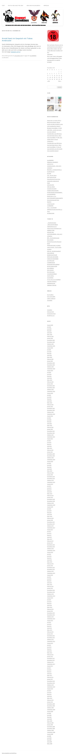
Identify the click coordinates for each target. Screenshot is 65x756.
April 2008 (49, 741)
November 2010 (51, 683)
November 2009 (51, 705)
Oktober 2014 (50, 594)
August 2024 (50, 370)
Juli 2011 (49, 668)
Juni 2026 (49, 329)
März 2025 (49, 357)
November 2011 (51, 660)
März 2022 (49, 425)
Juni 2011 (49, 669)
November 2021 (51, 433)
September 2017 (51, 527)
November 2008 (51, 728)
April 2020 (49, 469)
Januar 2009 (50, 724)
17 (47, 77)
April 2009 (49, 719)
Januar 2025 (50, 361)
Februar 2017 (50, 541)
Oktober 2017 (50, 526)
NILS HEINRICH (50, 268)
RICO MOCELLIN (50, 272)
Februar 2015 (50, 586)
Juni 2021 (49, 442)
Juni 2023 (49, 397)
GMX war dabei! (51, 187)
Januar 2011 (50, 679)
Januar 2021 (50, 452)
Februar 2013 (50, 632)
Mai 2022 (49, 421)
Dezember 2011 (51, 658)
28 (56, 79)
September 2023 (51, 391)
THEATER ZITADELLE (51, 281)
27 (54, 79)
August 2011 (50, 666)
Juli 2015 (49, 577)
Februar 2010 (50, 700)
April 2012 (49, 651)
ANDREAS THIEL (50, 230)
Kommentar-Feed (51, 313)
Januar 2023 (50, 406)
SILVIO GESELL (50, 276)
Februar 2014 (50, 609)
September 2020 (51, 459)
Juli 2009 (49, 713)
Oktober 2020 (50, 457)
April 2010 (49, 696)
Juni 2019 (49, 488)
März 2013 (49, 630)
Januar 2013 (50, 633)
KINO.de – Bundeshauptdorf (54, 251)
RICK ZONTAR (50, 270)
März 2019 (49, 493)
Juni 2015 (49, 579)
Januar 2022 (50, 429)
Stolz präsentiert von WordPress (9, 753)
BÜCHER (49, 173)
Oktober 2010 (50, 685)
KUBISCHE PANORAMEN (52, 258)
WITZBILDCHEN (50, 213)
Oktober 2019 (50, 480)
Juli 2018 (49, 508)
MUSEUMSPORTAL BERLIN (53, 264)
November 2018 (51, 501)
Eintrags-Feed (50, 312)
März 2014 (49, 607)
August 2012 (50, 643)
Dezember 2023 (51, 385)
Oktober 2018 (50, 503)
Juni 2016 (49, 556)
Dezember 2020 (51, 454)
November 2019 (51, 478)
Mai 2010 (49, 694)
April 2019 (49, 491)
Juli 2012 (49, 645)
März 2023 (49, 402)
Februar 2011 (50, 677)
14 (56, 75)
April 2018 (49, 514)
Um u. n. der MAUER (52, 207)
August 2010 (50, 688)
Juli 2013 (49, 622)
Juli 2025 (49, 349)
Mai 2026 (49, 330)
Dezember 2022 (51, 408)
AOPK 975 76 (50, 164)
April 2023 (49, 401)
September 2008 (51, 732)
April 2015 (49, 582)
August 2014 (50, 597)
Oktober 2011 (50, 662)
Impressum (46, 5)
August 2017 (50, 529)
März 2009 (49, 721)
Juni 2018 (49, 510)
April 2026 (49, 332)
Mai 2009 (49, 717)
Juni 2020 (49, 465)
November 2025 (51, 342)
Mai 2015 (49, 580)
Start (3, 5)
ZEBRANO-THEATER (51, 285)
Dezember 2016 (51, 544)
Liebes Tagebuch (51, 298)
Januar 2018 (50, 520)
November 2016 (51, 546)
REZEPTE (49, 202)
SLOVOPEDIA (50, 277)
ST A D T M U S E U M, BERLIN (53, 279)
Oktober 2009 (50, 707)
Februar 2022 (50, 427)
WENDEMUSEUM (51, 283)
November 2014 (51, 592)
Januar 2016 (50, 565)
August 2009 (50, 711)
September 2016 (51, 550)
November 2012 (51, 637)
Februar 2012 (50, 654)
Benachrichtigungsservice (33, 5)
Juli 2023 (49, 395)
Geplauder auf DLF (16, 52)
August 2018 (50, 507)
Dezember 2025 (51, 340)
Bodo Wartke (50, 240)
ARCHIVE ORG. (50, 232)
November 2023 (51, 387)
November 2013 (51, 615)
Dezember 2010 (51, 681)
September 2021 (51, 437)
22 (59, 77)
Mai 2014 (49, 603)
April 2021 (49, 446)
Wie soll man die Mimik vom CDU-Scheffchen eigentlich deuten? (54, 149)
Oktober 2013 (50, 616)
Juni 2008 (49, 738)
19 (52, 77)
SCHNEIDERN (50, 205)
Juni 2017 (49, 533)
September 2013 (51, 618)
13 (54, 75)
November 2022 (51, 410)
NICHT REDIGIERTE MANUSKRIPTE (55, 198)
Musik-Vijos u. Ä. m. (51, 196)
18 (50, 77)
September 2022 (51, 414)
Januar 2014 (50, 611)
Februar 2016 (50, 563)
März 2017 (49, 539)
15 (59, 75)
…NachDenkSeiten (51, 222)
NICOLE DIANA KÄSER (52, 266)
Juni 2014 (49, 601)
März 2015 (49, 584)
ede (26, 55)
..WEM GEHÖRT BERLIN (52, 224)
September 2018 (51, 505)
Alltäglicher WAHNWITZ (52, 162)
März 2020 (49, 471)
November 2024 (51, 365)
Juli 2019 (49, 486)
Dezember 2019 (51, 476)
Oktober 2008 (50, 730)
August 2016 (50, 552)
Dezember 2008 (51, 726)
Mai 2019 (49, 490)
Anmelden (49, 310)
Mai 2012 (49, 649)
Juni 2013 (49, 624)
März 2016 (49, 562)
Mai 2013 (49, 626)
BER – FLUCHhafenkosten (53, 238)
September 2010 (51, 687)
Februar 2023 (50, 404)
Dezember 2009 (51, 704)
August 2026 (50, 325)
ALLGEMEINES (33, 55)
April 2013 (49, 628)
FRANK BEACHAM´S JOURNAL (54, 245)
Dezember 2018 (51, 499)
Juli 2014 (49, 599)
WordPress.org (50, 315)
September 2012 (51, 641)
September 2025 (51, 346)
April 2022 (49, 423)
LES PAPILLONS (50, 260)
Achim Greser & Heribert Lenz (54, 228)
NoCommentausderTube (53, 200)
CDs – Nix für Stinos (52, 175)
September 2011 (51, 664)
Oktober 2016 (50, 548)
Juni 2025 (49, 351)
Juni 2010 (49, 692)
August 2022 (50, 416)
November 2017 (51, 524)
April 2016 (49, 560)
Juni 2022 (49, 419)
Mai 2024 (49, 376)
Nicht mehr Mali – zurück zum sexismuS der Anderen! (54, 130)
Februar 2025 (50, 359)
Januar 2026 (50, 338)
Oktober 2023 (50, 389)
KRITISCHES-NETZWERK (52, 257)
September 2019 (51, 482)
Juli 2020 (49, 463)
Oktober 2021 (50, 435)
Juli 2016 (49, 554)
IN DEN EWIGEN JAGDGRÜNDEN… (55, 192)
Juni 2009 (49, 715)
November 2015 (51, 569)
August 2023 (50, 393)
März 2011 (49, 675)
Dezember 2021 (51, 431)
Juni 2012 (49, 647)
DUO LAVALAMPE (51, 296)
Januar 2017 (50, 543)
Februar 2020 (50, 472)
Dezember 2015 (51, 567)
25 (50, 79)
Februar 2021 (50, 450)
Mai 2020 (49, 467)
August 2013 (50, 620)
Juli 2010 (49, 690)
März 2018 (49, 516)
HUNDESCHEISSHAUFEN (52, 190)
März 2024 (49, 380)
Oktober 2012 (50, 639)
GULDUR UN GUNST (52, 188)
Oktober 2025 (50, 344)
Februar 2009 (50, 722)
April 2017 (49, 537)
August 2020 (50, 461)
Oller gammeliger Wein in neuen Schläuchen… (54, 139)
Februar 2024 (50, 382)
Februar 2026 (50, 336)
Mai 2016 (49, 558)
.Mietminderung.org (52, 226)
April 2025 (49, 355)
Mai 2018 (49, 512)
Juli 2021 (49, 440)
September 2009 (51, 709)
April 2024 (49, 378)
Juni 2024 (49, 374)
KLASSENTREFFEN (51, 194)
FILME (48, 183)
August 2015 (50, 575)
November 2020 (51, 455)
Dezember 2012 (51, 635)
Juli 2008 (49, 736)
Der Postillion (50, 294)
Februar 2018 (50, 518)
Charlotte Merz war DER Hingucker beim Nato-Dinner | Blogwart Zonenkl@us (54, 135)
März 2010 (49, 698)
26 (52, 79)
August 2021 (50, 438)
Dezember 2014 (51, 590)
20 (54, 77)
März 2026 (49, 334)
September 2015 (51, 573)
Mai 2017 (49, 535)
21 (56, 77)
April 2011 (49, 673)
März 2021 (49, 448)
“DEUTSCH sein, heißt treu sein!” (15, 5)
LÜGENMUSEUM (51, 262)
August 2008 (50, 734)
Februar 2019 (50, 495)
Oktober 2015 (50, 571)
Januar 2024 (50, 383)
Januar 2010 (50, 702)
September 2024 (51, 368)
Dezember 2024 (51, 363)
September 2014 (51, 596)
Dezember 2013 (51, 613)
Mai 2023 (49, 399)
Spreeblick (49, 300)
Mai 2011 (49, 671)
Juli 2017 (49, 531)
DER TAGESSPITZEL (51, 177)
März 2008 (49, 743)
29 (59, 79)
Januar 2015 (50, 588)
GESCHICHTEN (50, 185)
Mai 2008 (49, 740)
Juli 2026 (49, 327)
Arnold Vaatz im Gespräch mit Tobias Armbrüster (17, 39)
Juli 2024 (49, 372)
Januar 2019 (50, 497)
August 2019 (50, 484)
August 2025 (50, 347)
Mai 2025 (49, 353)
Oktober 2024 (50, 366)
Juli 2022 (49, 418)
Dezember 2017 (51, 522)
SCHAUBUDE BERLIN (52, 274)
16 (61, 75)
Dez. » (59, 81)
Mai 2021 (49, 444)
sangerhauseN (50, 204)
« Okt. (48, 81)
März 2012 (49, 652)
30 (61, 79)
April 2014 (49, 605)
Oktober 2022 (50, 412)
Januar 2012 (50, 656)
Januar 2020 (50, 474)
